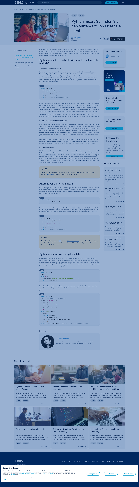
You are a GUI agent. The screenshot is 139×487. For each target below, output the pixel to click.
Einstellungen (28, 472)
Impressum (5, 479)
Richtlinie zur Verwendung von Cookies (27, 473)
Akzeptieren (14, 477)
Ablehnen (111, 474)
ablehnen (13, 474)
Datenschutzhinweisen (48, 473)
